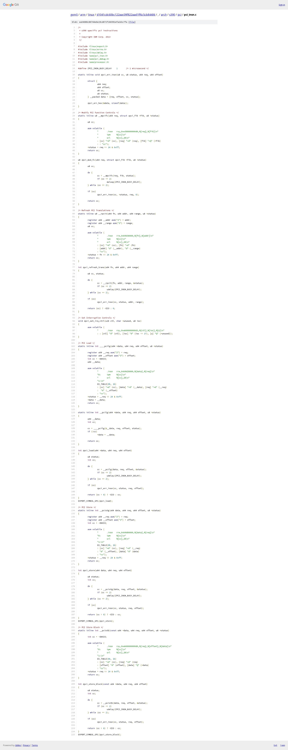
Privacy (26, 745)
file (132, 22)
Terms (35, 745)
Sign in (282, 4)
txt (275, 745)
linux (91, 14)
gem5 (74, 14)
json (282, 745)
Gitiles (18, 745)
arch (164, 14)
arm (83, 14)
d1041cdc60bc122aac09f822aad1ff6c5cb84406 (126, 14)
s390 (172, 14)
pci (180, 14)
